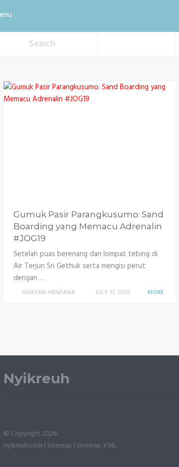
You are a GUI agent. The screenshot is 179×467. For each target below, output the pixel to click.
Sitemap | (62, 446)
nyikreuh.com (23, 446)
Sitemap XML (96, 446)
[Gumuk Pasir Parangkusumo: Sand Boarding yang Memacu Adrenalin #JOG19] (89, 141)
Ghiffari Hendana (48, 293)
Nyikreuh (36, 378)
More (156, 293)
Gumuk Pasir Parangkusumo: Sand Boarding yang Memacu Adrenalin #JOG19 (88, 226)
